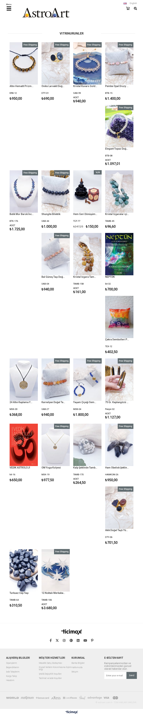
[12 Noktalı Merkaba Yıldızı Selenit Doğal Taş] (56, 570)
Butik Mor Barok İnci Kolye (22, 214)
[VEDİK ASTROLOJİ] (24, 445)
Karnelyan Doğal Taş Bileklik (54, 402)
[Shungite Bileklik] (56, 191)
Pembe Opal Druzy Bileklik (117, 86)
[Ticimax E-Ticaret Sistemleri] (71, 712)
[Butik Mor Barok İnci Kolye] (24, 191)
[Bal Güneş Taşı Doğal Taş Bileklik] (56, 254)
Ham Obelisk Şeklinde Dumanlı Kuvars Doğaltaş (117, 467)
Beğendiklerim (12, 667)
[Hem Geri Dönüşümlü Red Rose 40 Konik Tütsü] (87, 191)
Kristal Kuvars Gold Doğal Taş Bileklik (85, 86)
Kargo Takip (11, 676)
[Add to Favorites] (24, 72)
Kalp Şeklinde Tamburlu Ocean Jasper (85, 467)
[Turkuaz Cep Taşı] (24, 570)
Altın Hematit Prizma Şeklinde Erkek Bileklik (22, 86)
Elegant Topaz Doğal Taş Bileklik (117, 148)
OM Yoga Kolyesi (51, 467)
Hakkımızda (77, 667)
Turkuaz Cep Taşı (19, 593)
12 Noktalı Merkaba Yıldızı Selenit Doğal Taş (54, 593)
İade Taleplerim (13, 672)
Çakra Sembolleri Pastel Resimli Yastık (117, 339)
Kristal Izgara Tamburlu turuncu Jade (85, 276)
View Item (29, 72)
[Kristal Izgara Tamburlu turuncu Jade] (87, 254)
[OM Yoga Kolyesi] (56, 445)
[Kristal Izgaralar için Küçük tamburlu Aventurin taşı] (119, 191)
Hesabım (10, 680)
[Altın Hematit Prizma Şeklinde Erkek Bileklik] (24, 63)
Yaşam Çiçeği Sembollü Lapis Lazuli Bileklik (85, 402)
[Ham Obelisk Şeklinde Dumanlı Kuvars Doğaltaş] (119, 445)
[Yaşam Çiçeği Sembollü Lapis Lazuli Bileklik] (87, 379)
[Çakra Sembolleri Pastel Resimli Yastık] (119, 317)
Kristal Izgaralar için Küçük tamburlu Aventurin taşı (117, 214)
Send (131, 675)
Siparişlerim (11, 663)
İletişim (75, 672)
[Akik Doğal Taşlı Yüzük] (119, 507)
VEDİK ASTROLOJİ (20, 467)
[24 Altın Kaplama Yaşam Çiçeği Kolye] (24, 379)
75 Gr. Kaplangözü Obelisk (117, 402)
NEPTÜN (110, 276)
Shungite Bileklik (51, 214)
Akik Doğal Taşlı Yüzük (117, 530)
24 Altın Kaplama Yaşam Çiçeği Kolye (22, 402)
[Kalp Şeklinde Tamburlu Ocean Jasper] (87, 445)
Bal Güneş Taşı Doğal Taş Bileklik (54, 276)
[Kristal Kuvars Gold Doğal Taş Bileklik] (87, 63)
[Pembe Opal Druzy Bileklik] (119, 63)
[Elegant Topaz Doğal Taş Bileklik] (119, 126)
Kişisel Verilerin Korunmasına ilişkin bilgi (55, 668)
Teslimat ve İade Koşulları (50, 678)
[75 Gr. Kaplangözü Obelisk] (119, 379)
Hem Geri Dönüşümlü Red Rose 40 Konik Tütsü (85, 214)
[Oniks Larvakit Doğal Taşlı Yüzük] (56, 63)
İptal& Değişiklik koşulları (50, 674)
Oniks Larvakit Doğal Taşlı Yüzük (54, 86)
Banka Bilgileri (78, 663)
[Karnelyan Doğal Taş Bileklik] (56, 379)
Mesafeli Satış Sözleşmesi (50, 663)
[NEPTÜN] (119, 254)
